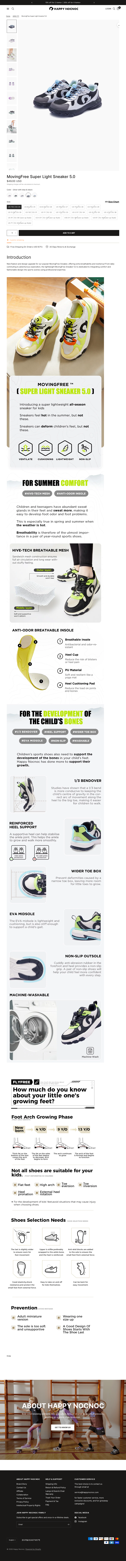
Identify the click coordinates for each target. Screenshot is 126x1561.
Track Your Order (53, 1497)
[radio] (9, 195)
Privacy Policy (22, 1502)
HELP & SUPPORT (54, 1479)
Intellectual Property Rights (28, 1505)
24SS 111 (16, 16)
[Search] (12, 9)
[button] (62, 1427)
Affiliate (19, 1491)
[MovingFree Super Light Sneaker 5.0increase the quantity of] (15, 233)
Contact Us (21, 1487)
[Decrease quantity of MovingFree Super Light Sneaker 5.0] (9, 233)
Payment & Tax (52, 1501)
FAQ (47, 1505)
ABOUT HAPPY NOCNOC (28, 1479)
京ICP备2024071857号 (31, 1540)
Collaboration (22, 1494)
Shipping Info (51, 1484)
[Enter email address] (68, 1524)
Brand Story (21, 1484)
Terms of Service (23, 1498)
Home (8, 16)
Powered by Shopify (33, 1549)
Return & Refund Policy (56, 1487)
